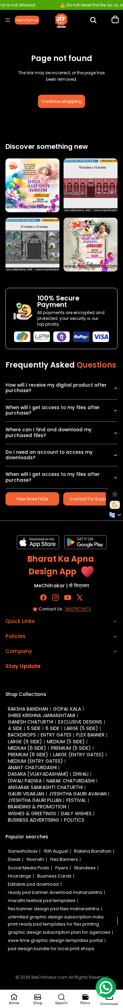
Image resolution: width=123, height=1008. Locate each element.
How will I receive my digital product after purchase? (56, 388)
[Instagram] (55, 597)
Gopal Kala (67, 708)
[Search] (93, 20)
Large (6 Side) (25, 741)
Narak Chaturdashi (70, 780)
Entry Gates (56, 734)
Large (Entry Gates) (78, 754)
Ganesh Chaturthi (30, 721)
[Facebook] (43, 597)
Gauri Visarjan (26, 793)
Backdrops (22, 734)
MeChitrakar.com (49, 977)
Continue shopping (61, 101)
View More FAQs (32, 499)
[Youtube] (68, 597)
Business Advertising (33, 820)
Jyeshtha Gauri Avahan (78, 793)
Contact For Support (90, 499)
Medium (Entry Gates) (35, 761)
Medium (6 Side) (27, 748)
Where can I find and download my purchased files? (48, 432)
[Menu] (8, 20)
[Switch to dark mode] (115, 505)
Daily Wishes (76, 813)
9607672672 (78, 609)
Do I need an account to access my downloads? (49, 455)
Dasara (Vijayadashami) (38, 774)
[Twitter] (80, 597)
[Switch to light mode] (115, 494)
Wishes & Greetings (32, 813)
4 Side (15, 728)
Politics (74, 820)
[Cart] (115, 20)
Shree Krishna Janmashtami (41, 715)
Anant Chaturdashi (32, 767)
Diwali (80, 774)
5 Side (34, 728)
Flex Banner (90, 734)
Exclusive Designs (80, 721)
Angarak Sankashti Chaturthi (45, 787)
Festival (76, 800)
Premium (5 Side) (71, 748)
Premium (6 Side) (28, 754)
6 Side (52, 728)
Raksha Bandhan (28, 708)
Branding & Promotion (37, 806)
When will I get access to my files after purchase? (52, 410)
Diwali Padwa (25, 780)
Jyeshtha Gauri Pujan (35, 800)
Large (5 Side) (81, 728)
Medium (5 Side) (66, 741)
